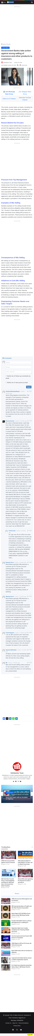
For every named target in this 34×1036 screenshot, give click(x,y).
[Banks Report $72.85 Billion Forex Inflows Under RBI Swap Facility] (5, 916)
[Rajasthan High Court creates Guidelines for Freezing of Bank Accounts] (5, 930)
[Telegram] (16, 718)
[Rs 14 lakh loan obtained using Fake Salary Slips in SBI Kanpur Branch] (5, 967)
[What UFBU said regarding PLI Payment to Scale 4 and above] (25, 873)
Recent (17, 893)
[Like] (27, 391)
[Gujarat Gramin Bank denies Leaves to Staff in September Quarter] (5, 960)
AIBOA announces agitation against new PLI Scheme (14, 798)
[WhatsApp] (13, 718)
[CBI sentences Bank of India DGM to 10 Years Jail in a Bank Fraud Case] (25, 855)
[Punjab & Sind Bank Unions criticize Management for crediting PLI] (5, 923)
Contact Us (8, 1023)
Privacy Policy (17, 1025)
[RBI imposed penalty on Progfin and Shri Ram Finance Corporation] (5, 908)
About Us (14, 1023)
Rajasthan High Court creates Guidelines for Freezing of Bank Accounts (20, 929)
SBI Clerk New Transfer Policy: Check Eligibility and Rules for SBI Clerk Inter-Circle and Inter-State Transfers (7, 882)
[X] (7, 718)
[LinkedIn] (10, 718)
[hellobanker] (10, 2)
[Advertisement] (17, 25)
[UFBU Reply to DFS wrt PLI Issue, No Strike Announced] (5, 945)
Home (4, 44)
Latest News (5, 47)
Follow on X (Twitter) (9, 98)
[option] (17, 794)
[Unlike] (31, 391)
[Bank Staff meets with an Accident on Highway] (5, 953)
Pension (9, 44)
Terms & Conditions (23, 1023)
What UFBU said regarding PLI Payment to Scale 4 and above (25, 880)
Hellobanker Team (7, 62)
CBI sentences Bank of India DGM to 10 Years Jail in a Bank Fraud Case (25, 862)
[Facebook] (4, 718)
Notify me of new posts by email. (17, 382)
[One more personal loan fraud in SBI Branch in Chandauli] (5, 938)
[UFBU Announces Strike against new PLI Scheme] (8, 855)
